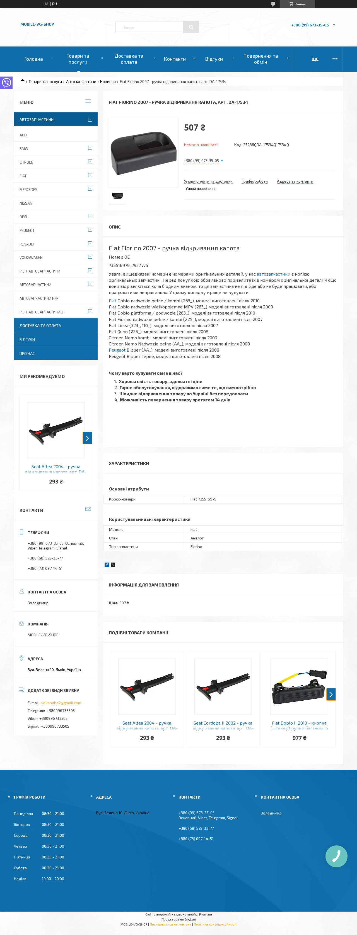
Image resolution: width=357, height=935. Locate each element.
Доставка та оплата (129, 59)
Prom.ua (205, 914)
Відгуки (214, 59)
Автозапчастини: (37, 119)
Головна (33, 59)
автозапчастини (273, 273)
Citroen (26, 162)
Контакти (175, 59)
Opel (24, 217)
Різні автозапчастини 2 (41, 312)
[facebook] (107, 565)
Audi (24, 135)
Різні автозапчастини (40, 271)
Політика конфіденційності (215, 924)
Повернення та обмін (260, 59)
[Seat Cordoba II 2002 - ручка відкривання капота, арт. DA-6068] (223, 687)
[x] (113, 565)
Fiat (112, 300)
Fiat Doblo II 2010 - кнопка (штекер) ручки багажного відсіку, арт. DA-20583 (299, 725)
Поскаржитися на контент (170, 924)
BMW (24, 148)
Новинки (108, 81)
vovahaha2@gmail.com (61, 702)
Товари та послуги (78, 59)
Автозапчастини (81, 81)
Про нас (27, 353)
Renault (27, 244)
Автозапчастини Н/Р (39, 298)
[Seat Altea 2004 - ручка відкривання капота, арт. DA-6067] (147, 687)
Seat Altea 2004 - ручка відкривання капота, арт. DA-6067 (147, 725)
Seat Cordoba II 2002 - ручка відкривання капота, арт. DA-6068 (223, 725)
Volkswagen (31, 257)
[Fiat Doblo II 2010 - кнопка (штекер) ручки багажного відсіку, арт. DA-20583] (299, 687)
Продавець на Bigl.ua (178, 919)
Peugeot (117, 349)
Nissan (26, 203)
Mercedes (28, 189)
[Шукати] (191, 27)
